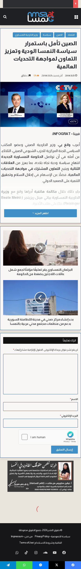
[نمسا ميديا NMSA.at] (40, 17)
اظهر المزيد (41, 213)
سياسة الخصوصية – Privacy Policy (52, 536)
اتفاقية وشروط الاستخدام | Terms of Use (40, 542)
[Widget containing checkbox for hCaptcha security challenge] (48, 437)
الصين (59, 34)
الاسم (74, 399)
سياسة (47, 34)
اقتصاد (71, 34)
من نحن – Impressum (22, 536)
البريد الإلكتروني (69, 415)
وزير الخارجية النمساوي (26, 34)
